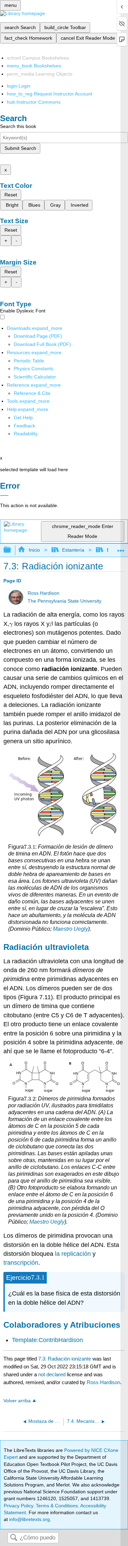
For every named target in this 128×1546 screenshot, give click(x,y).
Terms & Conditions (57, 1505)
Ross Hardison (43, 593)
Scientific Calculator (35, 376)
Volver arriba (17, 1400)
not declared (52, 1374)
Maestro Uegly (70, 929)
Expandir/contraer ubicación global (121, 548)
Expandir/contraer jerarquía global (11, 550)
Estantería (73, 550)
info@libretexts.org (29, 1519)
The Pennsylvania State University (64, 601)
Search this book (18, 126)
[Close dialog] (4, 495)
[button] (24, 425)
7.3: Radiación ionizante (64, 1359)
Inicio (34, 550)
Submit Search (20, 148)
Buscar (14, 1538)
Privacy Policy (18, 1505)
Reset (10, 194)
